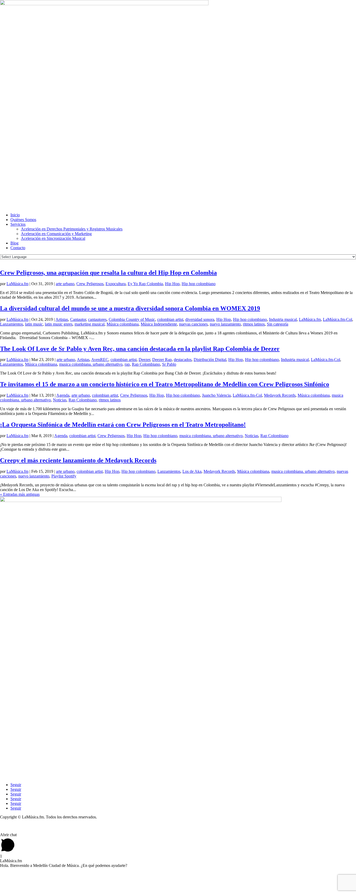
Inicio (15, 215)
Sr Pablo (169, 364)
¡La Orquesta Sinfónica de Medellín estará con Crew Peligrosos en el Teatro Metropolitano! (123, 424)
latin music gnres (58, 324)
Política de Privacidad (18, 826)
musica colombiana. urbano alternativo (90, 364)
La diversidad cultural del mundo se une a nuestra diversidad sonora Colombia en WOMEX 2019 (130, 308)
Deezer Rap (162, 359)
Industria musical (283, 319)
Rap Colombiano (146, 364)
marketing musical (90, 324)
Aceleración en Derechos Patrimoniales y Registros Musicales (71, 229)
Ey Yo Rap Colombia (145, 283)
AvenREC (99, 359)
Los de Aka (191, 471)
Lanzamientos (11, 324)
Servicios (18, 224)
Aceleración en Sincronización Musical (53, 238)
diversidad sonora (199, 319)
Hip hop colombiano (199, 283)
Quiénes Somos (23, 219)
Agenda (62, 395)
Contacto (17, 248)
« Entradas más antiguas (20, 494)
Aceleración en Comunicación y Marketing (56, 233)
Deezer (144, 359)
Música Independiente (159, 324)
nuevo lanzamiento (225, 324)
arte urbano (65, 283)
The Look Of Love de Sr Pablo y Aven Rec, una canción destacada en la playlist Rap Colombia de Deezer (140, 348)
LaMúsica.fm (17, 283)
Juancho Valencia (216, 395)
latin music (34, 324)
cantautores (97, 319)
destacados (183, 359)
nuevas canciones (193, 324)
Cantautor (78, 319)
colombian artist (170, 319)
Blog (14, 243)
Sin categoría (277, 324)
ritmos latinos (254, 324)
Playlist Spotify (63, 476)
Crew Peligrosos (89, 283)
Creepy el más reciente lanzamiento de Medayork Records (78, 460)
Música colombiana (123, 324)
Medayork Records (280, 395)
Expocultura (116, 283)
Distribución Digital (210, 359)
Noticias (59, 400)
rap (127, 364)
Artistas (62, 319)
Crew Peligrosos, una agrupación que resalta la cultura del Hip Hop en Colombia (108, 272)
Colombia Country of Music (132, 319)
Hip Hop (172, 283)
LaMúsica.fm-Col (337, 319)
